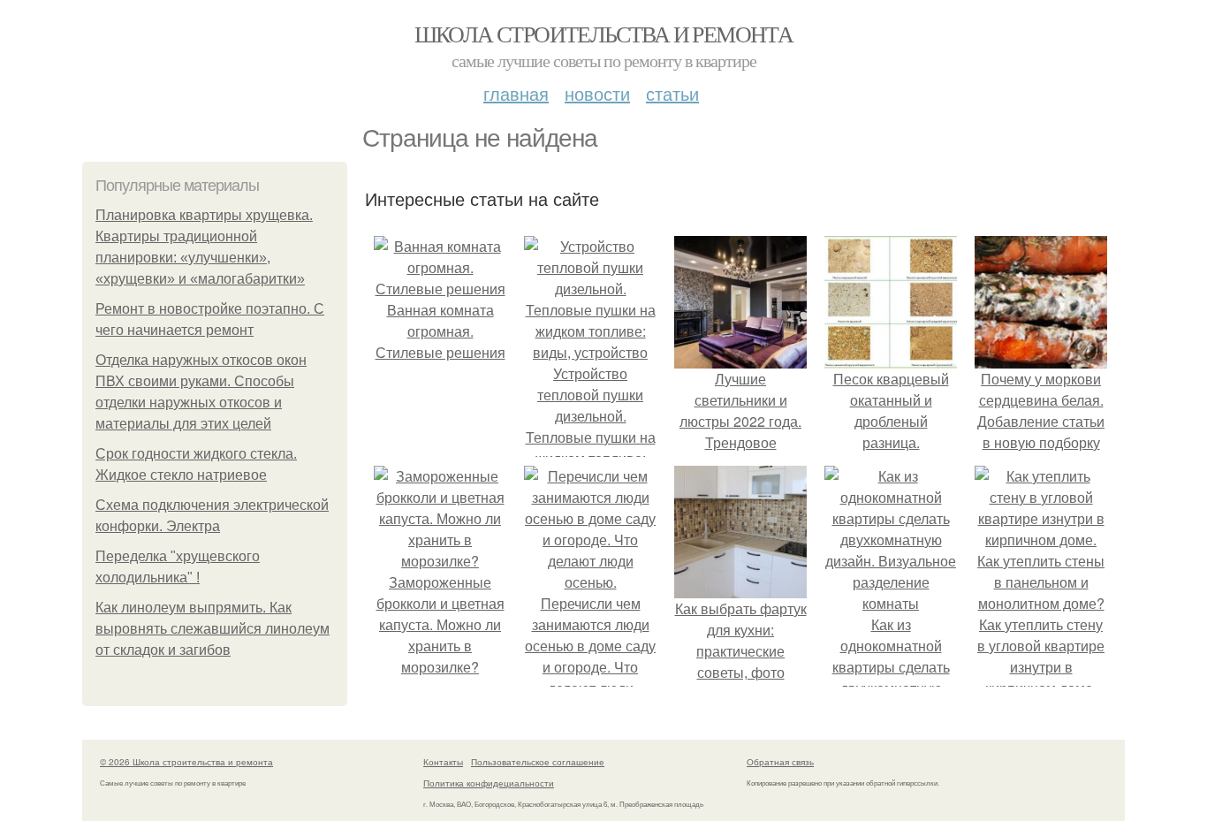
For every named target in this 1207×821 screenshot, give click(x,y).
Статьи (672, 93)
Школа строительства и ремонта (603, 34)
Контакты (443, 762)
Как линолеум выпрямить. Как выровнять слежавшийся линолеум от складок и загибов (212, 629)
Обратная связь (780, 762)
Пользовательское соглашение (537, 762)
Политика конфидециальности (488, 783)
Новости (597, 93)
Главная (516, 93)
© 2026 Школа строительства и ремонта (186, 762)
